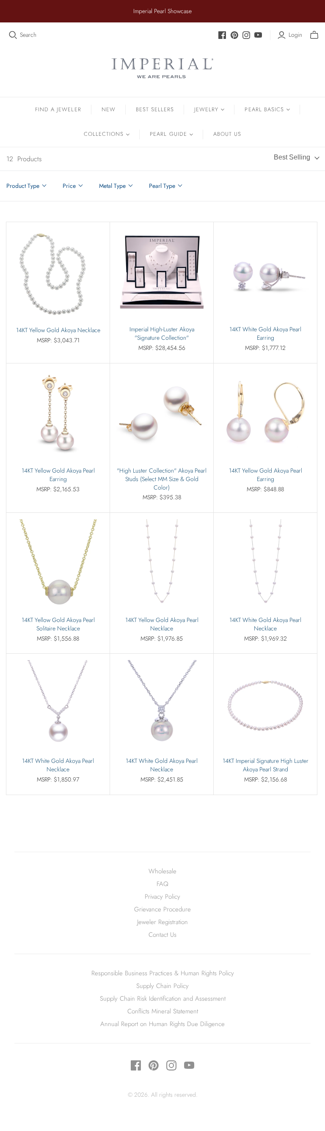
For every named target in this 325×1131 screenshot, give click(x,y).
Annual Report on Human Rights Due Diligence (162, 1024)
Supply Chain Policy (162, 986)
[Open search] (13, 35)
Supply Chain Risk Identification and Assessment (163, 998)
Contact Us (162, 934)
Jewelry (206, 109)
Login (295, 35)
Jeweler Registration (162, 922)
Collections (104, 134)
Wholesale (162, 871)
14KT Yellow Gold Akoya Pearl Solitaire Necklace (58, 624)
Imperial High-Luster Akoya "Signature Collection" (161, 333)
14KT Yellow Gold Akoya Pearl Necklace (161, 624)
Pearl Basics (264, 109)
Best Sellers (155, 109)
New (109, 109)
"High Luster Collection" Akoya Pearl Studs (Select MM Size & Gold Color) (162, 479)
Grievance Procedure (162, 909)
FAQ (162, 884)
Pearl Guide (168, 134)
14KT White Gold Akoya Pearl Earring (265, 333)
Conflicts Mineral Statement (162, 1011)
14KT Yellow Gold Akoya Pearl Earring (58, 475)
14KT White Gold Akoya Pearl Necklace (265, 624)
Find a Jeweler (58, 109)
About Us (227, 134)
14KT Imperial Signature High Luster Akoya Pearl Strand (265, 765)
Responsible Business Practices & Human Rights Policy (162, 973)
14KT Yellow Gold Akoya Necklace (58, 330)
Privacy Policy (162, 896)
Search (28, 35)
